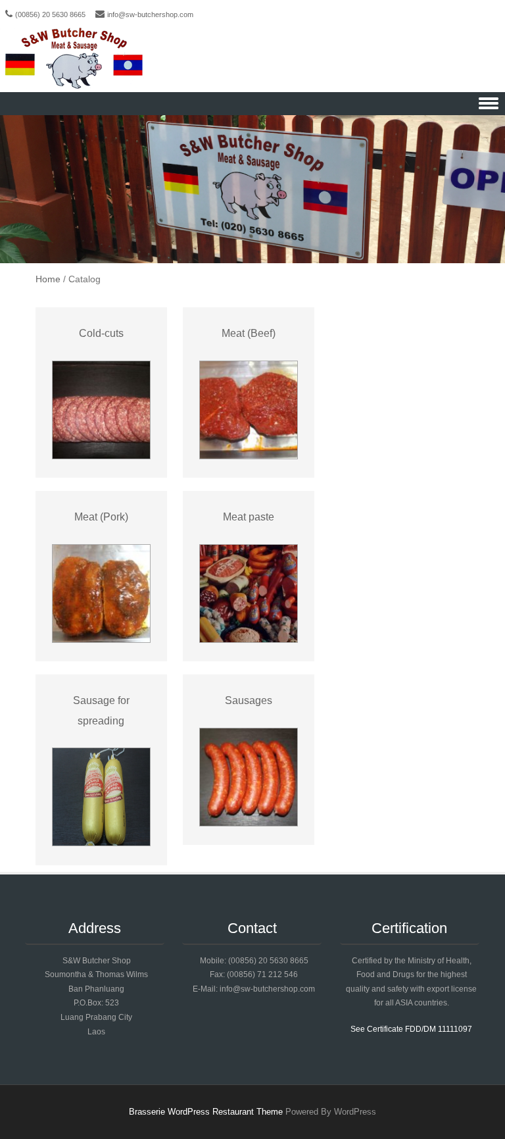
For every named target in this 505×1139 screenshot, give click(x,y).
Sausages (248, 700)
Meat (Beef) (249, 333)
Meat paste (248, 516)
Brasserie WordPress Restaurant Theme (206, 1112)
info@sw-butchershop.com (150, 14)
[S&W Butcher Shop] (73, 59)
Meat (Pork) (101, 516)
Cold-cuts (101, 333)
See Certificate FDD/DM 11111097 (411, 1029)
